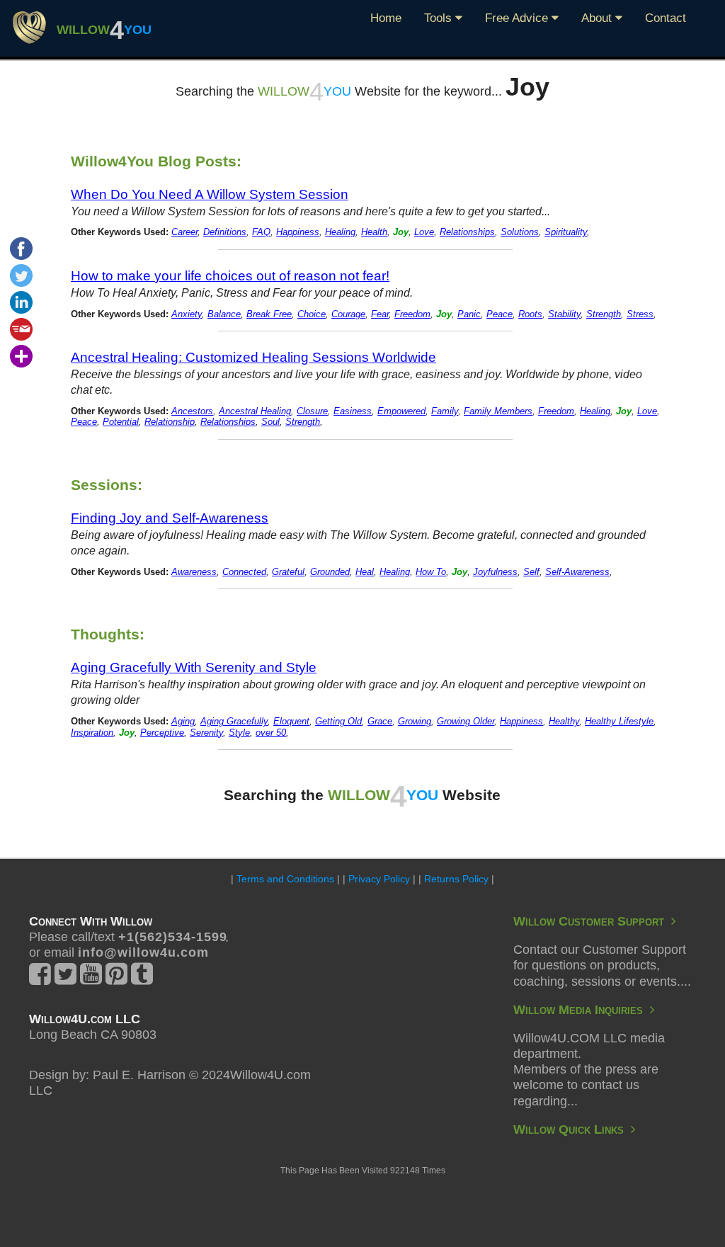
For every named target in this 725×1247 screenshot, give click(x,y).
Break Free (269, 314)
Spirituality (565, 232)
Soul (270, 422)
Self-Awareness (577, 572)
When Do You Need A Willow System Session (209, 194)
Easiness (352, 411)
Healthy (564, 722)
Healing (340, 232)
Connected (244, 572)
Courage (348, 314)
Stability (564, 314)
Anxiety (186, 314)
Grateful (288, 572)
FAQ (261, 232)
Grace (379, 722)
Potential (121, 422)
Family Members (498, 411)
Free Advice (518, 18)
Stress (640, 314)
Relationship (169, 422)
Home (385, 18)
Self (531, 572)
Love (424, 232)
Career (184, 232)
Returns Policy (456, 878)
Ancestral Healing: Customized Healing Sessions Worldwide (253, 357)
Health (374, 232)
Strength (603, 314)
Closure (312, 411)
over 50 (271, 733)
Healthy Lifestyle (619, 722)
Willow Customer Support (592, 921)
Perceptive (162, 733)
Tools (439, 18)
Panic (469, 314)
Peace (499, 314)
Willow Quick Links (572, 1129)
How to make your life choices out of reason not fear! (230, 275)
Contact (665, 18)
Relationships (467, 232)
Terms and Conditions (285, 878)
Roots (530, 314)
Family (444, 411)
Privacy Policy (379, 878)
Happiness (297, 232)
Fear (380, 314)
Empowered (401, 411)
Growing (414, 722)
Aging (183, 722)
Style (239, 733)
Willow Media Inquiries (581, 1010)
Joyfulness (495, 572)
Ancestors (192, 411)
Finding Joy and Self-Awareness (169, 517)
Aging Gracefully (234, 722)
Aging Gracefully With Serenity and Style (193, 667)
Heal (364, 572)
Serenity (206, 733)
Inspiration (92, 733)
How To (431, 572)
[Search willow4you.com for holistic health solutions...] (29, 27)
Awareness (194, 572)
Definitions (224, 232)
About (598, 18)
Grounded (330, 572)
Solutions (520, 232)
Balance (224, 314)
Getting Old (338, 722)
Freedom (412, 314)
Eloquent (291, 722)
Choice (311, 314)
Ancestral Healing (255, 411)
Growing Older (465, 722)
